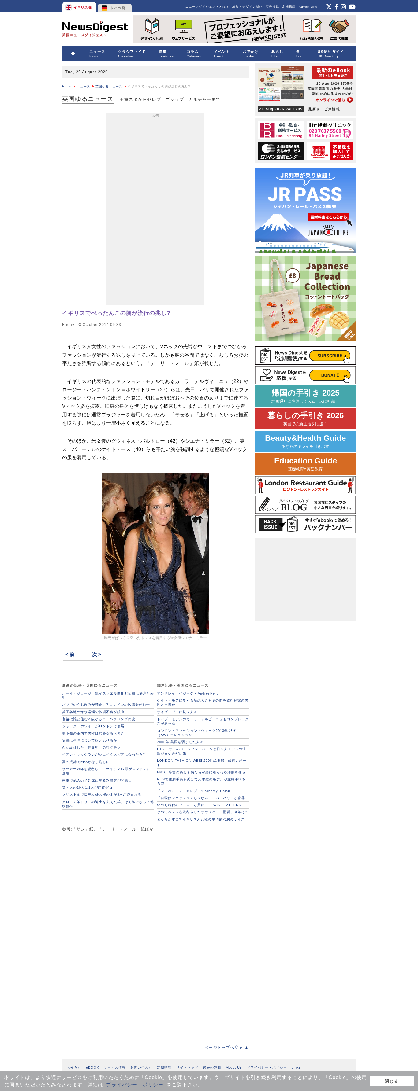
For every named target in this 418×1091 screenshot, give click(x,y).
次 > (96, 654)
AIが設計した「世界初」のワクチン (91, 747)
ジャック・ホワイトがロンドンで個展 (93, 726)
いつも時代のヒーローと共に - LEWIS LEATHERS (199, 805)
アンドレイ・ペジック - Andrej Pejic (188, 693)
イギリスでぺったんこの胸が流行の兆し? (116, 313)
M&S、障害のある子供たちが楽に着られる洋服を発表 (201, 772)
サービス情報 (115, 1067)
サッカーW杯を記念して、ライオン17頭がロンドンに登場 (106, 771)
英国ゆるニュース (108, 86)
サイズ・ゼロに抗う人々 (177, 712)
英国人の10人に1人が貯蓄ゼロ (87, 787)
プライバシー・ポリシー (134, 1084)
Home (67, 86)
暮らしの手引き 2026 (305, 418)
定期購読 (289, 6)
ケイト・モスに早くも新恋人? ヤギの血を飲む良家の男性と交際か (202, 702)
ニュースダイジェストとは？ (207, 6)
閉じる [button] (391, 1081)
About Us (234, 1067)
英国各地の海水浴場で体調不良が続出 (93, 712)
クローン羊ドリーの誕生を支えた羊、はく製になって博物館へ (108, 804)
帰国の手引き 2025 (305, 396)
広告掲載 (272, 6)
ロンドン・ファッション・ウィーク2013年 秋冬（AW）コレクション (197, 733)
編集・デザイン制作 (247, 6)
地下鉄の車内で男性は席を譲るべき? (92, 733)
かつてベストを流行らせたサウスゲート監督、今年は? (202, 812)
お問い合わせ (141, 1067)
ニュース (83, 86)
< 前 (69, 654)
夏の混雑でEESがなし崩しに (86, 762)
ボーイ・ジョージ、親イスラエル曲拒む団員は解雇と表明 (108, 695)
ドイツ (114, 6)
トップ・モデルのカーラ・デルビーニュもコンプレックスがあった (203, 721)
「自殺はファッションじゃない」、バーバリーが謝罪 (201, 798)
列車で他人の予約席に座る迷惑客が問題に (97, 780)
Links (296, 1067)
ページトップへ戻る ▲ (226, 1047)
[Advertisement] (155, 210)
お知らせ (74, 1067)
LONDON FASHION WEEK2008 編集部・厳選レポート (201, 763)
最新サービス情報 (299, 109)
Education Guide (305, 463)
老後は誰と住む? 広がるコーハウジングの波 (98, 719)
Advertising (308, 6)
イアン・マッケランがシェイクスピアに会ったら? (103, 754)
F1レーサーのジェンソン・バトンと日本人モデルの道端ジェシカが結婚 (201, 751)
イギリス (79, 6)
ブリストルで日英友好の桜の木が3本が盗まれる (101, 794)
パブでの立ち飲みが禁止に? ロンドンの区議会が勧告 (106, 704)
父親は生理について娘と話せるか (89, 740)
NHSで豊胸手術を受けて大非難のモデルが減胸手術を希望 (201, 781)
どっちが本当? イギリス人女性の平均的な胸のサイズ (201, 819)
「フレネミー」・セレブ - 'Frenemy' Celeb (193, 791)
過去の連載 (212, 1067)
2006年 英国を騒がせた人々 (180, 742)
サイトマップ (187, 1067)
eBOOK (92, 1067)
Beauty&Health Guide (305, 441)
